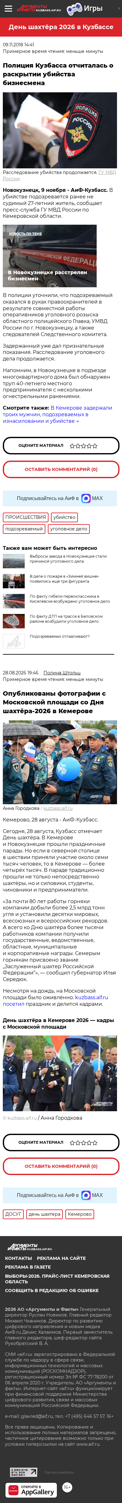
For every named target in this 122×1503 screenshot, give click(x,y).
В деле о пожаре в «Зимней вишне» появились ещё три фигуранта (64, 579)
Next (109, 1068)
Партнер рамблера (59, 1472)
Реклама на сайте (61, 1258)
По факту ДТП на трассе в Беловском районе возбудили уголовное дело (66, 619)
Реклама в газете (28, 1267)
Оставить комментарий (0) (61, 469)
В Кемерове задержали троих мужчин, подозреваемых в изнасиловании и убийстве (57, 414)
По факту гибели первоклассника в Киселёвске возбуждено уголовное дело (70, 599)
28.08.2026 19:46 (20, 673)
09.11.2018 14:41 (18, 45)
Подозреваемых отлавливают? (60, 636)
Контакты (18, 1258)
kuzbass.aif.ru (58, 808)
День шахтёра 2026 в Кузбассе (61, 27)
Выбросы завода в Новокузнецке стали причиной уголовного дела (68, 559)
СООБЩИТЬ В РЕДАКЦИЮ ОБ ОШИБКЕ (52, 1290)
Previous (10, 1068)
